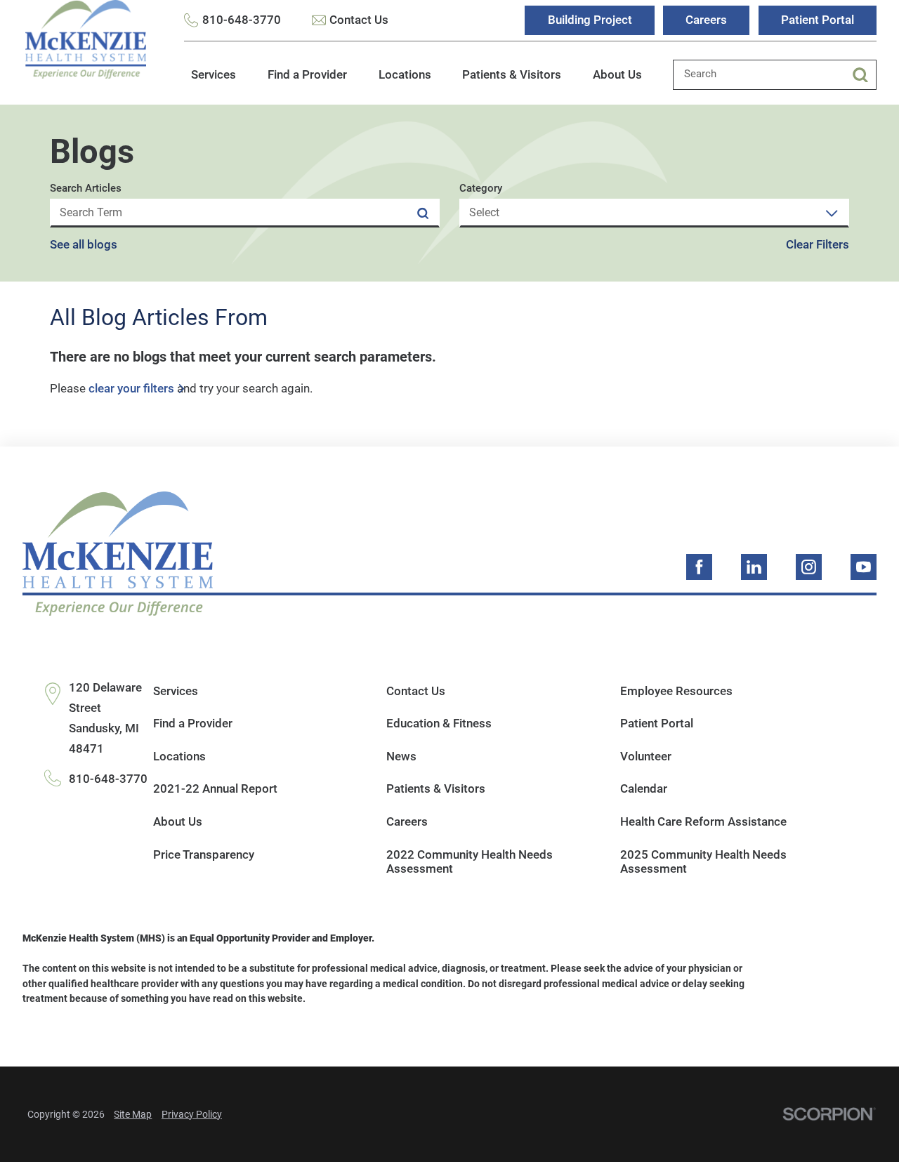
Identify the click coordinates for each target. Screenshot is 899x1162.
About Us (617, 74)
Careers (706, 20)
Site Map (133, 1114)
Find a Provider (307, 74)
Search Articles (86, 189)
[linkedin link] (754, 567)
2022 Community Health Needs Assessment (469, 861)
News (401, 756)
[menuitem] (213, 82)
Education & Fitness (439, 723)
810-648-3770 (241, 20)
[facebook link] (699, 567)
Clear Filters (817, 245)
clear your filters (131, 389)
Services (213, 74)
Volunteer (645, 756)
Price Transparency (203, 854)
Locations (405, 74)
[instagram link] (809, 567)
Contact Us (358, 20)
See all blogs (83, 245)
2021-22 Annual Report (215, 788)
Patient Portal (817, 20)
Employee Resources (676, 691)
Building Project (590, 20)
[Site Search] (864, 75)
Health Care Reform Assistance (703, 821)
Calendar (643, 788)
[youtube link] (864, 567)
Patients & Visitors (511, 74)
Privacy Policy (192, 1114)
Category (480, 189)
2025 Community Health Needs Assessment (703, 861)
